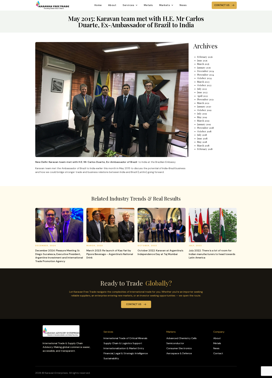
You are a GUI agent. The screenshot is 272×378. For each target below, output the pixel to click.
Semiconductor (175, 343)
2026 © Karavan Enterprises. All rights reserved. (62, 373)
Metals (148, 5)
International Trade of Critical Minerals (125, 338)
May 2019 (202, 117)
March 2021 (203, 103)
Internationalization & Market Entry (124, 348)
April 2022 (202, 95)
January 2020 (204, 106)
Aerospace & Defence (179, 353)
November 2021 (205, 99)
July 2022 (202, 88)
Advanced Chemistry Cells (181, 338)
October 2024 (204, 78)
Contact (218, 353)
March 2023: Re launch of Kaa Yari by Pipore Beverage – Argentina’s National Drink (109, 254)
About (112, 5)
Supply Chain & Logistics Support (123, 343)
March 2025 (203, 64)
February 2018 (204, 149)
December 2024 (205, 71)
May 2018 (202, 141)
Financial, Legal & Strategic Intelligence (126, 353)
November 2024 (205, 74)
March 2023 (203, 81)
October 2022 (204, 85)
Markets (164, 5)
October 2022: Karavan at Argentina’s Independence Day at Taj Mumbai (160, 252)
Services (128, 5)
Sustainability (111, 358)
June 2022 (202, 92)
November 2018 (205, 127)
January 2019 (204, 124)
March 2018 (203, 145)
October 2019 (204, 110)
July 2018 (202, 134)
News (183, 5)
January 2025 (204, 67)
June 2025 (202, 60)
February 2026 (205, 56)
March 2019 (203, 120)
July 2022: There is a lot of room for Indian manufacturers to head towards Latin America (212, 254)
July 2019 (202, 113)
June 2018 (202, 138)
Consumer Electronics (179, 348)
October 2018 (204, 131)
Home (98, 5)
